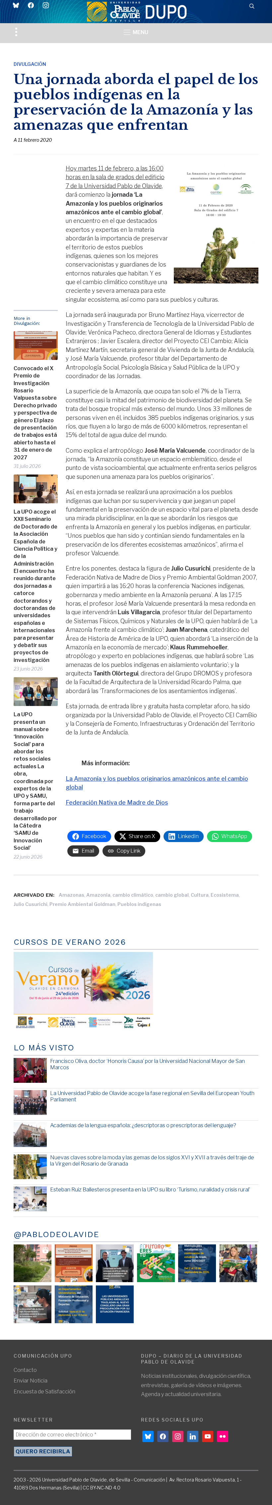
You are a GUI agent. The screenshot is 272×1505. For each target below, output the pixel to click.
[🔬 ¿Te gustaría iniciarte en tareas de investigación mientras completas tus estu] (74, 1304)
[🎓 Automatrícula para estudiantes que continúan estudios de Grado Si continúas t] (197, 1263)
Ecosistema (225, 895)
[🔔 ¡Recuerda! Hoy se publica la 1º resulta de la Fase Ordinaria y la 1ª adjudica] (238, 1263)
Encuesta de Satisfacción (44, 1391)
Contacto (25, 1370)
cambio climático (132, 895)
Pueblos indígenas (139, 904)
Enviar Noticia (30, 1381)
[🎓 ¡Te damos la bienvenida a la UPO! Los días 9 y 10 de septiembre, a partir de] (156, 1263)
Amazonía (98, 895)
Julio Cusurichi (30, 904)
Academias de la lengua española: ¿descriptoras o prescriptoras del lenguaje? (143, 1125)
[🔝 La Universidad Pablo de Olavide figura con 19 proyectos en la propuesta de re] (32, 1304)
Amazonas (71, 895)
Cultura (200, 895)
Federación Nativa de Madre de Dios (117, 802)
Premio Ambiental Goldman (82, 904)
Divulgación (30, 64)
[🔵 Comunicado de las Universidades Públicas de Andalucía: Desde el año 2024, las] (115, 1304)
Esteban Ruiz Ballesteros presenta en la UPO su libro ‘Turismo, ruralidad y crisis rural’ (150, 1189)
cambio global (172, 895)
